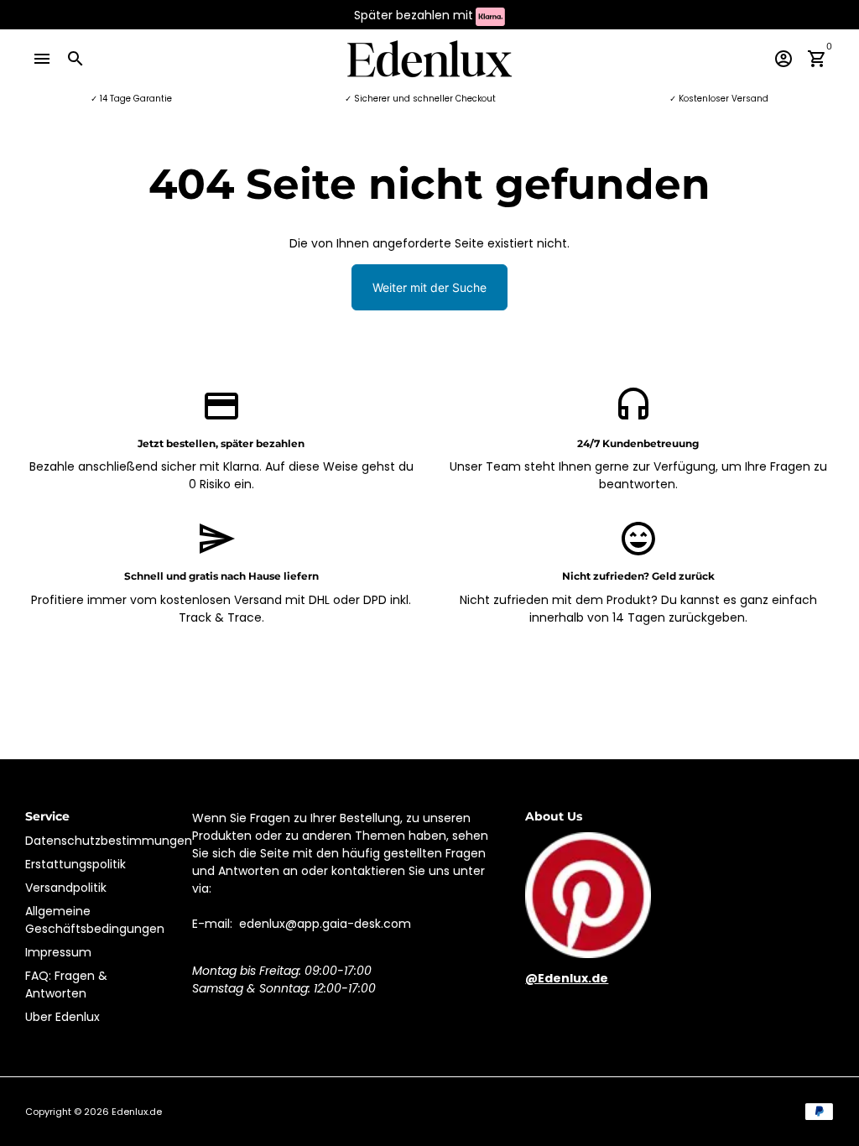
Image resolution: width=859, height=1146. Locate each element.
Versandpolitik (66, 887)
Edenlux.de (137, 1111)
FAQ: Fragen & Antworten (66, 984)
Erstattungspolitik (75, 864)
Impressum (58, 952)
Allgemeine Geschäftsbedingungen (94, 920)
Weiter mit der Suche (429, 287)
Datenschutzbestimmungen (108, 840)
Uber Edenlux (62, 1016)
